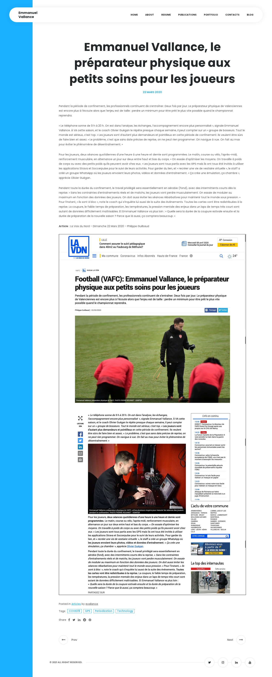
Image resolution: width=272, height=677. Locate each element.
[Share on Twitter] (74, 620)
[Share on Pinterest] (90, 620)
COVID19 (74, 611)
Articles (76, 604)
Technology (125, 611)
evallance (91, 604)
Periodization (103, 611)
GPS (87, 611)
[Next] (241, 639)
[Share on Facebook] (69, 620)
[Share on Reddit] (84, 620)
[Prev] (63, 639)
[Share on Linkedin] (79, 620)
